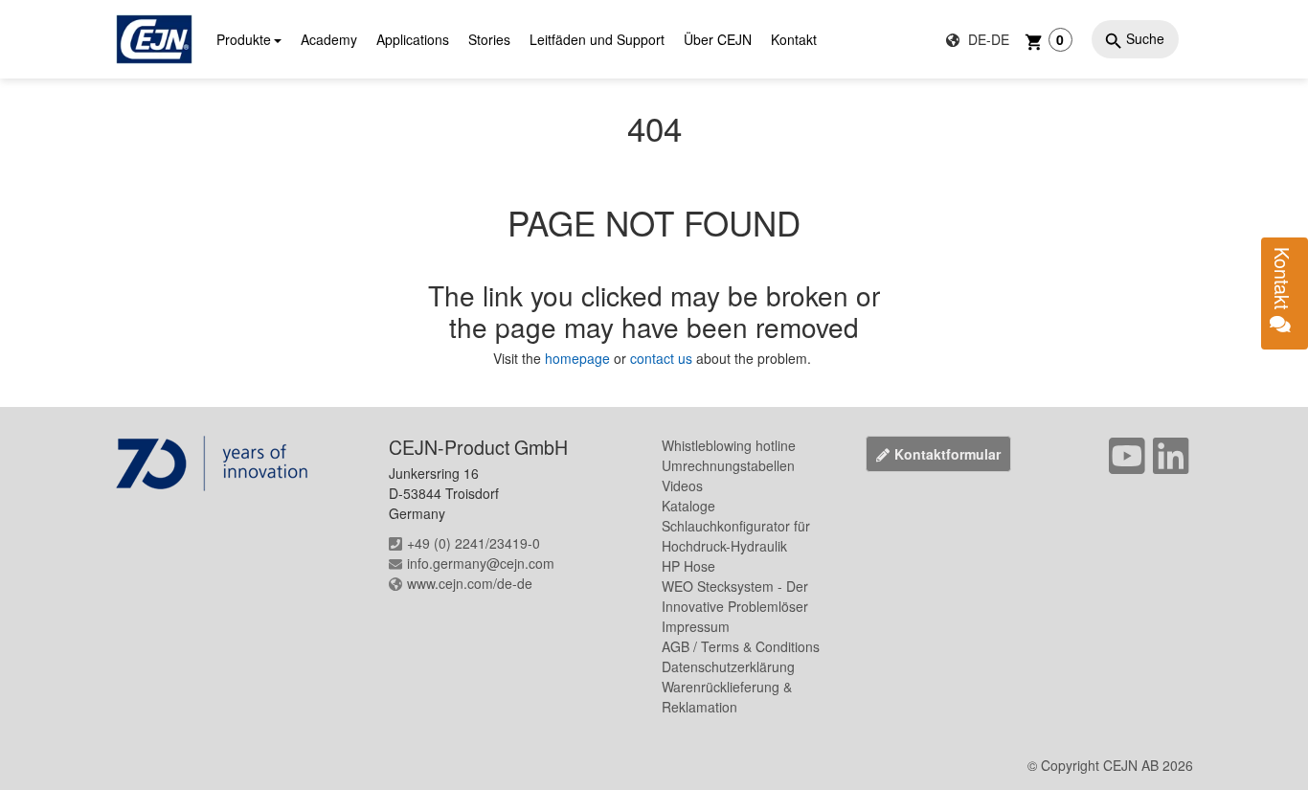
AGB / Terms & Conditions (741, 646)
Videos (682, 485)
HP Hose (688, 566)
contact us (661, 358)
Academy (329, 39)
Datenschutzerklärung (728, 666)
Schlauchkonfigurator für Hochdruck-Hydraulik (736, 535)
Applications (412, 39)
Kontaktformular (947, 453)
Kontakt (794, 39)
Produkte (243, 39)
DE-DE (986, 39)
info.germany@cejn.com (480, 563)
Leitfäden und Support (597, 39)
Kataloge (688, 505)
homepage (579, 358)
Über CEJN (718, 39)
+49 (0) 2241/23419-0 (473, 543)
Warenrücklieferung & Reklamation (727, 696)
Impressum (696, 626)
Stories (489, 39)
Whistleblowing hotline (729, 445)
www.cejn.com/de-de (469, 583)
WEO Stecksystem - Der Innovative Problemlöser (735, 596)
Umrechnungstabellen (728, 465)
